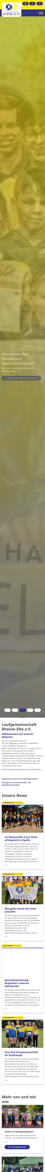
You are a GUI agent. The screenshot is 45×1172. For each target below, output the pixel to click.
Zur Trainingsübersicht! (17, 1147)
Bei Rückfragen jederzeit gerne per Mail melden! (22, 769)
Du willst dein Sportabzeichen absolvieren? (21, 378)
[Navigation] (40, 13)
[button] (7, 710)
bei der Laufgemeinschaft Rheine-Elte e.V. (18, 369)
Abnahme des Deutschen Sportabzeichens (17, 358)
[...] (6, 865)
